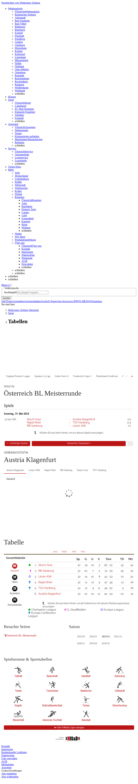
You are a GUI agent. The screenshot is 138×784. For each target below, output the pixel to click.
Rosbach (19, 84)
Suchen (6, 298)
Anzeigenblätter (32, 301)
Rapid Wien (34, 422)
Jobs (3, 301)
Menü (4, 285)
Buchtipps (27, 206)
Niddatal (19, 66)
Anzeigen (6, 767)
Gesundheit (28, 218)
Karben (19, 51)
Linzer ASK (79, 425)
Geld (24, 215)
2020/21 (81, 643)
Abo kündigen (9, 773)
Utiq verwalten (9, 758)
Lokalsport (20, 105)
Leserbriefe (21, 160)
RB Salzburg (34, 425)
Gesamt (10, 479)
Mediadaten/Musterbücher (29, 139)
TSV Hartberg (81, 422)
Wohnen (26, 227)
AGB (24, 261)
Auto (24, 203)
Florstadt (19, 35)
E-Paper (52, 301)
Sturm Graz (34, 419)
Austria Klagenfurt (84, 419)
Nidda (18, 63)
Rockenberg (21, 81)
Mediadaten (7, 764)
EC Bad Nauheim (24, 109)
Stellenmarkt (21, 130)
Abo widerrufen (9, 776)
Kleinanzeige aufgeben (27, 136)
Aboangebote (22, 154)
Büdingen (20, 26)
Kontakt (26, 248)
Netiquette (27, 258)
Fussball (19, 118)
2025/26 (81, 636)
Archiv (44, 301)
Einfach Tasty (29, 209)
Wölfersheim (21, 87)
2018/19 (106, 643)
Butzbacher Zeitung (25, 14)
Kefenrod (20, 54)
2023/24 (106, 636)
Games (25, 212)
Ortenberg (20, 72)
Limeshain (20, 57)
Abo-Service (63, 301)
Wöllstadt (20, 90)
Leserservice (21, 157)
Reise (24, 224)
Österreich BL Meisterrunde (21, 635)
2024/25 (93, 636)
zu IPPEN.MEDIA (80, 301)
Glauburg (20, 45)
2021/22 (118, 636)
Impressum (27, 252)
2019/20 (93, 643)
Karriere (26, 221)
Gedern (19, 42)
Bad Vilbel (20, 23)
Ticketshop (96, 301)
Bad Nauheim (22, 20)
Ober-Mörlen (22, 69)
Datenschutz (28, 255)
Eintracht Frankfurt (25, 112)
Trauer (18, 133)
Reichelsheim (22, 78)
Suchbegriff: (10, 292)
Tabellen (19, 115)
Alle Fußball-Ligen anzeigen (70, 727)
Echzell (19, 32)
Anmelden (18, 301)
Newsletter (27, 264)
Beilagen (19, 142)
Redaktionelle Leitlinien (14, 752)
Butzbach (20, 29)
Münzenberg (21, 60)
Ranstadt (19, 75)
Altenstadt (20, 17)
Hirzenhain (21, 48)
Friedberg (20, 39)
